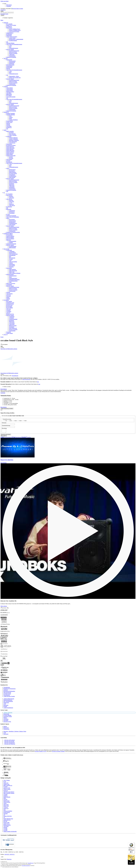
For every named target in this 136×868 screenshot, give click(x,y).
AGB (4, 703)
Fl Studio (5, 786)
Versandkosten (15, 375)
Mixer (4, 798)
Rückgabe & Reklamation (9, 691)
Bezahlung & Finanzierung (9, 688)
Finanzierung (6, 729)
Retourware (6, 727)
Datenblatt (3, 392)
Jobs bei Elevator (7, 692)
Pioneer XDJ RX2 (7, 816)
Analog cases (6, 784)
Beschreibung (4, 389)
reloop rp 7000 (6, 788)
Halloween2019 (7, 825)
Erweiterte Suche (4, 13)
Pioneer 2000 (6, 822)
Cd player (5, 807)
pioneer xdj (5, 808)
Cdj (4, 814)
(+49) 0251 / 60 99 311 (9, 854)
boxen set (5, 790)
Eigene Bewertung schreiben (7, 408)
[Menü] (134, 843)
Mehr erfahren (4, 606)
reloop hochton (6, 802)
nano (4, 809)
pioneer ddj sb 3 (7, 820)
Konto (2, 337)
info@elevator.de (26, 379)
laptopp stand (6, 800)
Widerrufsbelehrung (7, 700)
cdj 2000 (5, 830)
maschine (5, 813)
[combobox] (7, 12)
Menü (2, 20)
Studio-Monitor (6, 797)
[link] (4, 3)
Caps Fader (5, 826)
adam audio (6, 804)
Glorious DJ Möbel (7, 811)
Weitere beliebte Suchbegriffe (10, 831)
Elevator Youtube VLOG (40, 751)
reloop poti (5, 782)
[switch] (131, 852)
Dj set (4, 781)
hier (38, 381)
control (5, 803)
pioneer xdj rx (6, 823)
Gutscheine (5, 719)
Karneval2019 (6, 812)
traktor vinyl (6, 805)
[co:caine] (4, 345)
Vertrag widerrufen (8, 712)
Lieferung (5, 690)
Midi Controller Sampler (8, 793)
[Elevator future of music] (17, 8)
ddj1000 (5, 827)
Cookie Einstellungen (8, 707)
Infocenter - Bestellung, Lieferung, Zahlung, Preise (14, 731)
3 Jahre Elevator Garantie (9, 696)
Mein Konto (9, 4)
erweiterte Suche (7, 693)
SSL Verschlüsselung (8, 701)
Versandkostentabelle (26, 865)
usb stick (5, 799)
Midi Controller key (7, 785)
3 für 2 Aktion (6, 780)
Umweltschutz (6, 695)
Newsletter (5, 720)
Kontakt (5, 706)
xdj (4, 817)
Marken (5, 717)
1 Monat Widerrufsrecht (8, 698)
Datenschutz (6, 702)
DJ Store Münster (7, 715)
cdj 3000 (5, 829)
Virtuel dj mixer (6, 789)
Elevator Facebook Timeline (58, 751)
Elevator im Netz (7, 721)
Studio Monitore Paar (8, 818)
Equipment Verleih (7, 716)
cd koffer (5, 794)
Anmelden (8, 6)
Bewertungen (4, 407)
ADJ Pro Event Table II (8, 791)
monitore (5, 795)
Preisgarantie (6, 714)
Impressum (5, 705)
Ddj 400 (5, 821)
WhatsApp (9, 859)
